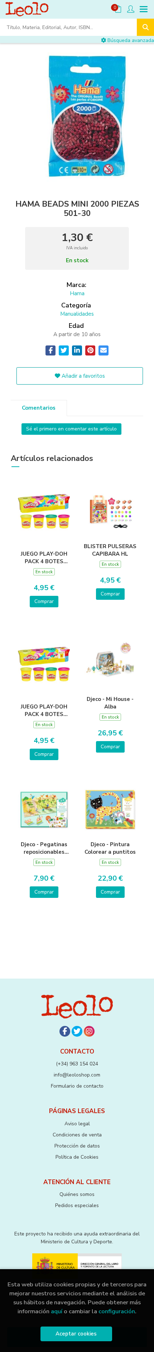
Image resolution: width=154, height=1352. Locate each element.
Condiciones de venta (77, 1134)
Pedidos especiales (77, 1205)
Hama (77, 293)
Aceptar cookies (76, 1333)
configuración (116, 1311)
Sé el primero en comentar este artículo (71, 428)
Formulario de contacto (77, 1086)
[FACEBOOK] (64, 1031)
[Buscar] (145, 27)
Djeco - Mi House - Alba (110, 703)
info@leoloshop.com (77, 1074)
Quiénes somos (77, 1194)
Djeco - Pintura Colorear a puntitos (110, 848)
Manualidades (77, 313)
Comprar (44, 601)
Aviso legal (77, 1123)
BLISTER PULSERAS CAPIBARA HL (110, 550)
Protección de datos (77, 1146)
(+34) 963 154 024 (77, 1063)
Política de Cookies (77, 1157)
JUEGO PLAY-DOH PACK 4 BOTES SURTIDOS (44, 557)
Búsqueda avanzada (130, 40)
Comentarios (39, 407)
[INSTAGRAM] (89, 1031)
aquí (56, 1311)
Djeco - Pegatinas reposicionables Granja (44, 848)
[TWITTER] (77, 1031)
